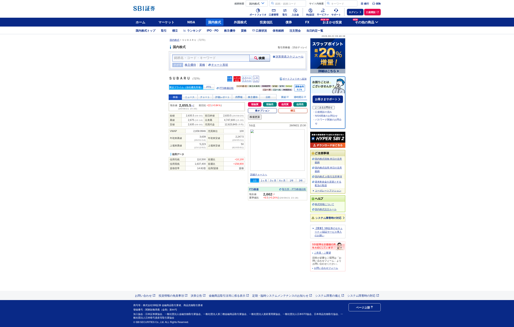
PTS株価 (254, 189)
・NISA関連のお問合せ (325, 115)
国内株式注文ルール (326, 209)
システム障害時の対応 (328, 218)
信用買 (285, 104)
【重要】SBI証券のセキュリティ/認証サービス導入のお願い (329, 232)
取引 (164, 30)
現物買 (254, 104)
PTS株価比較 (226, 88)
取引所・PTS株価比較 (294, 189)
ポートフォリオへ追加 (294, 78)
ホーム (140, 22)
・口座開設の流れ (322, 112)
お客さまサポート (326, 99)
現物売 (269, 104)
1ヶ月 (264, 180)
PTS (208, 87)
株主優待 (229, 30)
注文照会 (295, 30)
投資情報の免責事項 (171, 295)
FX (307, 22)
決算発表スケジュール (289, 56)
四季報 (239, 97)
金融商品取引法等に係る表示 (227, 295)
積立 (175, 30)
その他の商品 (363, 21)
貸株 (244, 30)
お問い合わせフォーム (326, 268)
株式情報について (324, 204)
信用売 (300, 104)
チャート (205, 97)
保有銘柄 (278, 30)
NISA (191, 22)
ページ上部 (363, 307)
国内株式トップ (145, 30)
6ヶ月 (282, 180)
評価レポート (222, 97)
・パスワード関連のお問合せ (327, 121)
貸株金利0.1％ (299, 88)
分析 (268, 97)
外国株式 (240, 22)
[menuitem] (365, 3)
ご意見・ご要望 (322, 252)
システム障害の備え (328, 295)
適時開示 (299, 97)
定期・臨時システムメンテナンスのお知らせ (280, 295)
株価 (175, 97)
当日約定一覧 (314, 30)
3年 (301, 180)
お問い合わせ (143, 295)
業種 (202, 64)
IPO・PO (212, 30)
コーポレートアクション (328, 190)
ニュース (190, 97)
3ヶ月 (273, 180)
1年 (292, 180)
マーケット (166, 22)
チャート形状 (219, 64)
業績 (284, 97)
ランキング (194, 30)
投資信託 (266, 22)
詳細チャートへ (258, 174)
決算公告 (196, 295)
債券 (289, 22)
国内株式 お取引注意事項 (328, 176)
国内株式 (214, 22)
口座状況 (261, 30)
